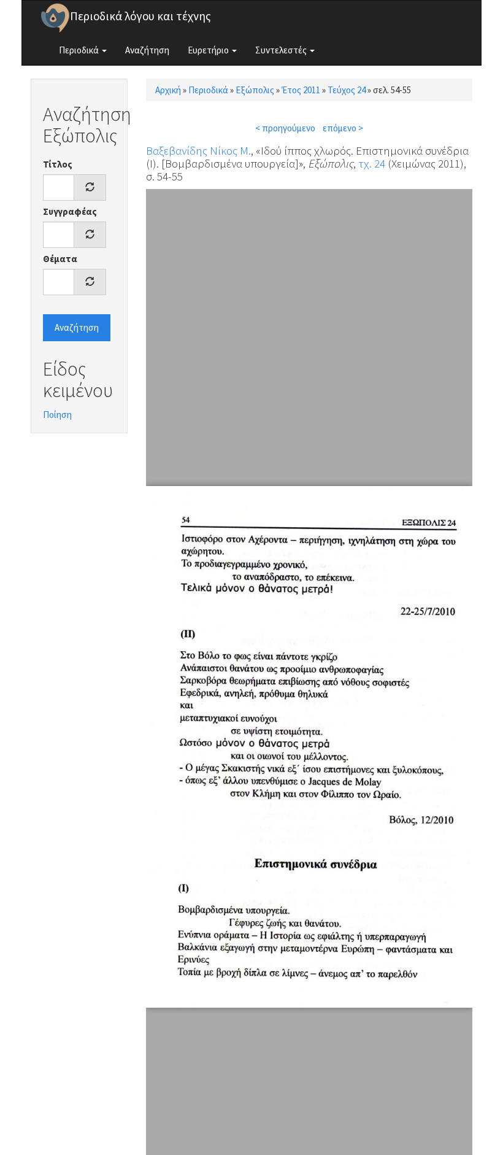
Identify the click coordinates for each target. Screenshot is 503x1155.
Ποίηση (57, 414)
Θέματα (60, 259)
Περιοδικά (80, 50)
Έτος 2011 (301, 90)
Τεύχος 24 (347, 90)
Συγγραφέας (70, 211)
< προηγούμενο (285, 128)
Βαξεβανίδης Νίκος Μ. (198, 150)
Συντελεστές (282, 50)
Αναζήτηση (147, 50)
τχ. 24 (371, 163)
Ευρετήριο (209, 50)
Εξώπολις (255, 90)
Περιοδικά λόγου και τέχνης (140, 16)
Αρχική (168, 90)
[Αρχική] (55, 18)
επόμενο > (343, 128)
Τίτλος (57, 164)
